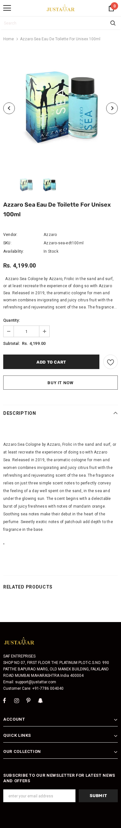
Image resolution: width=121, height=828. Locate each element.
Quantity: (11, 320)
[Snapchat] (40, 700)
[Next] (112, 108)
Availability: (13, 251)
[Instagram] (16, 700)
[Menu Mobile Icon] (7, 8)
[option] (60, 108)
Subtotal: (11, 343)
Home (8, 39)
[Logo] (61, 8)
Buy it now (60, 382)
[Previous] (9, 108)
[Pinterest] (28, 700)
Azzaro (50, 234)
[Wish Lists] (110, 362)
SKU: (7, 243)
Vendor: (10, 234)
